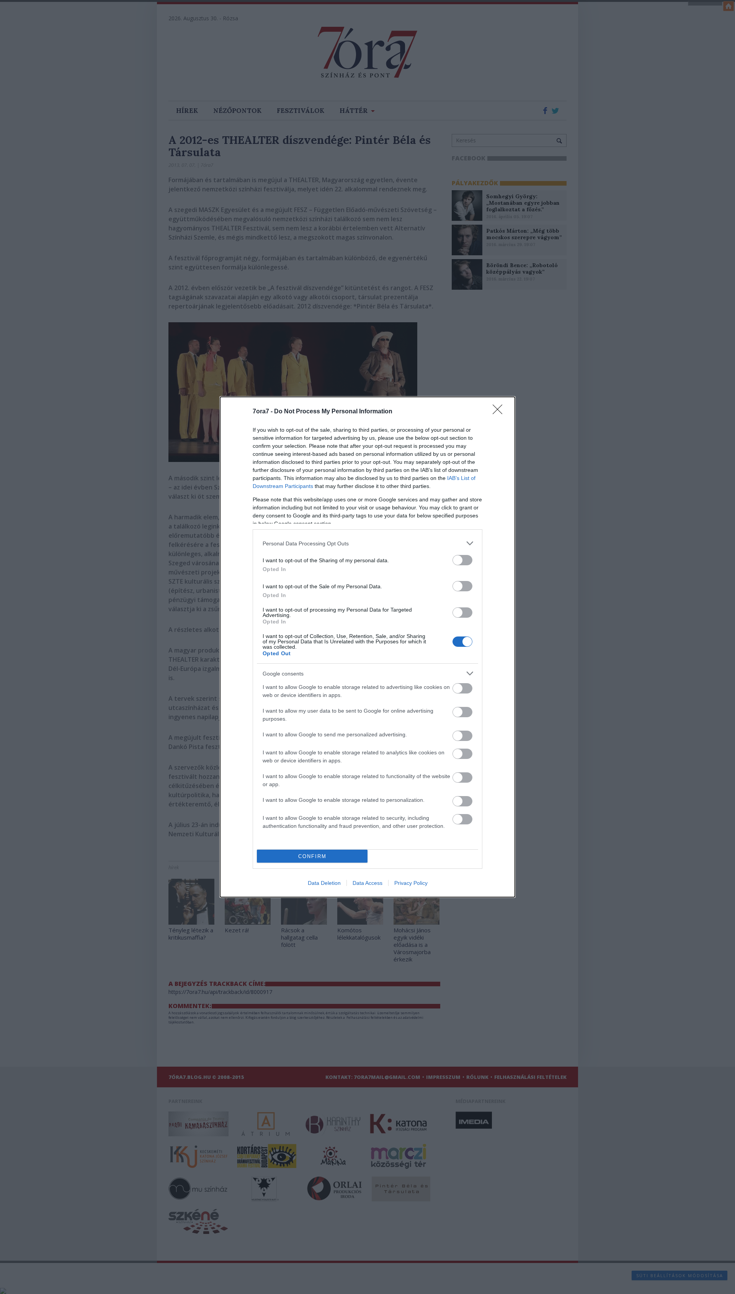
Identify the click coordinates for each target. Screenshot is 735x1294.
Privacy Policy (411, 883)
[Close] (500, 412)
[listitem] (367, 543)
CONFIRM (312, 856)
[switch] (462, 560)
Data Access (367, 883)
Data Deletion (324, 883)
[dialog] (367, 647)
